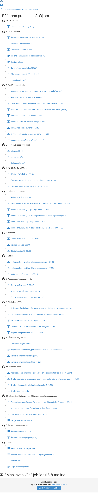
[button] (1, 2)
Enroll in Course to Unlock (49, 487)
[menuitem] (1, 6)
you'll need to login (59, 484)
